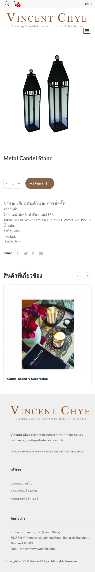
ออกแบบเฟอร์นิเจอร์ (24, 499)
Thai (86, 4)
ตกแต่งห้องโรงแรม (23, 491)
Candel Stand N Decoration (27, 379)
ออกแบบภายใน (21, 483)
